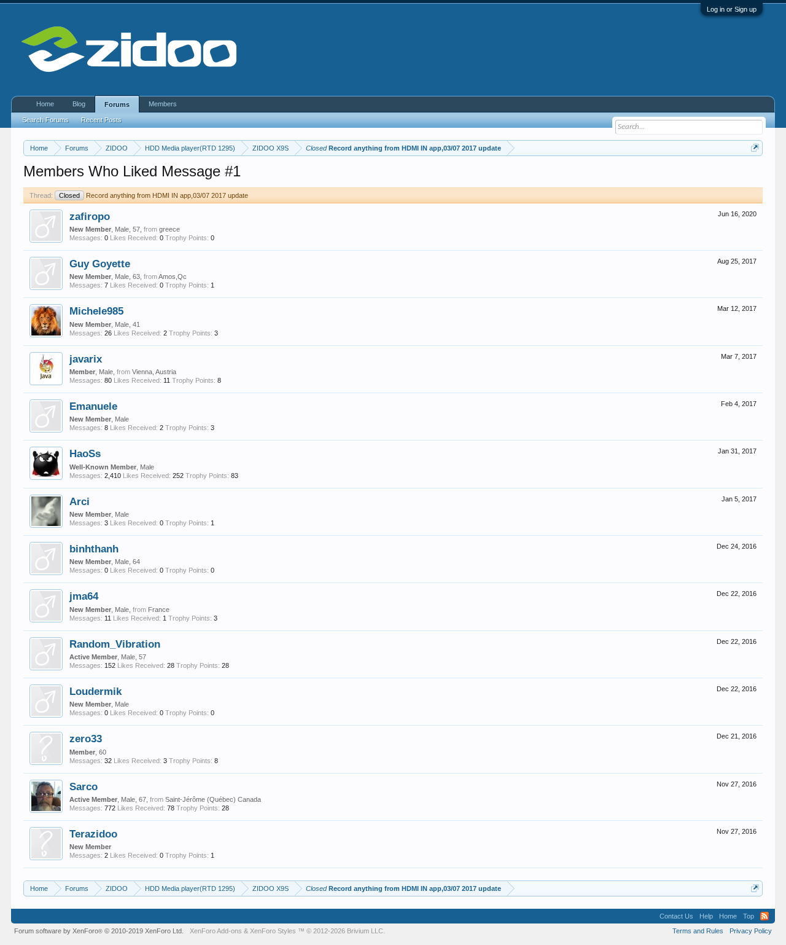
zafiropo (89, 216)
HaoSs (85, 453)
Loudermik (95, 691)
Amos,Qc (172, 276)
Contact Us (676, 916)
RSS (764, 916)
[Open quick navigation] (755, 148)
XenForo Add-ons (216, 931)
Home (45, 104)
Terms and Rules (697, 931)
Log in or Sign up (732, 9)
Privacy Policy (751, 931)
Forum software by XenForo (99, 931)
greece (169, 229)
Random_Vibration (114, 644)
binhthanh (94, 549)
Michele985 (96, 311)
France (158, 609)
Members (163, 104)
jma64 (83, 596)
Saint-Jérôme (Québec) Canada (213, 799)
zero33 (85, 738)
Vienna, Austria (154, 371)
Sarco (83, 786)
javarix (85, 359)
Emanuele (93, 406)
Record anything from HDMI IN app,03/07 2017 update (153, 195)
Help (706, 916)
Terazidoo (93, 834)
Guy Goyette (99, 263)
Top (748, 916)
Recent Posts (101, 120)
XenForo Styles (273, 931)
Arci (79, 501)
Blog (78, 104)
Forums (117, 104)
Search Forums (45, 120)
